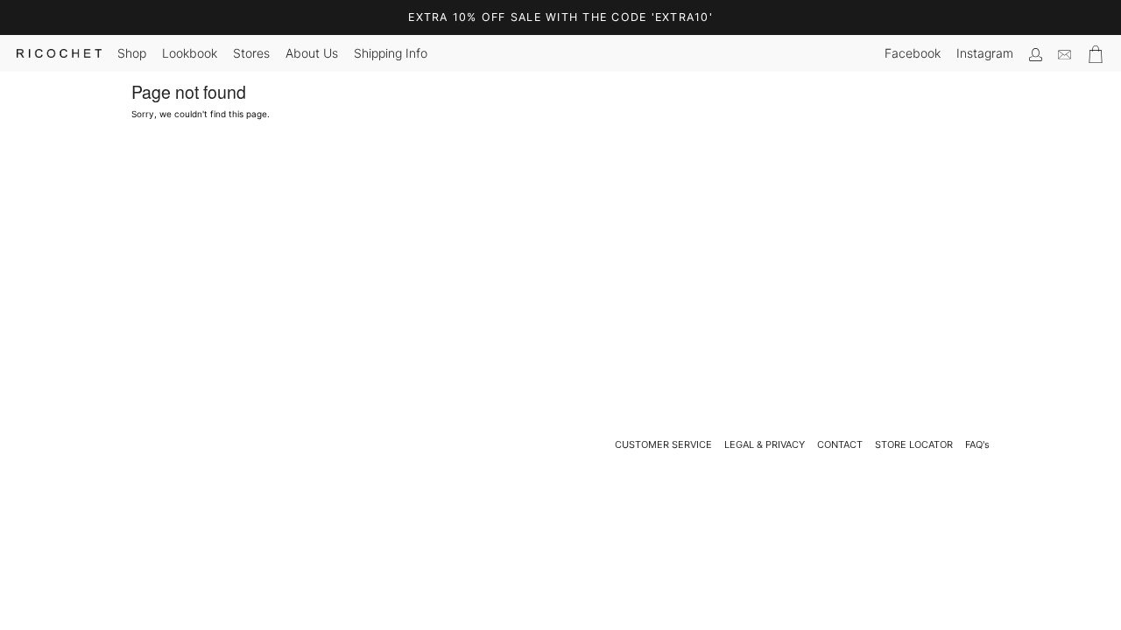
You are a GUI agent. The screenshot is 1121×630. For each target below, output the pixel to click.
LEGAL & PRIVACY (764, 444)
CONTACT (840, 444)
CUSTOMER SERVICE (663, 444)
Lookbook (189, 53)
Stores (251, 53)
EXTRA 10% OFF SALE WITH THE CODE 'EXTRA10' (560, 17)
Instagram (984, 53)
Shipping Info (390, 53)
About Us (312, 53)
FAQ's (977, 444)
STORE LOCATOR (914, 444)
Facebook (913, 53)
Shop (131, 53)
